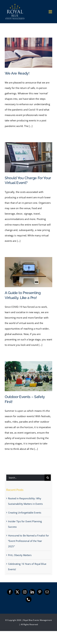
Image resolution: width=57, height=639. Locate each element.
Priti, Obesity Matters (20, 555)
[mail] (47, 592)
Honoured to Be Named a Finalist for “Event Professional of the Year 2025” (28, 541)
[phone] (29, 599)
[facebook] (10, 592)
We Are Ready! (17, 73)
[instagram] (25, 592)
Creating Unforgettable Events (24, 512)
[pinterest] (40, 592)
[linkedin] (32, 592)
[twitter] (17, 592)
